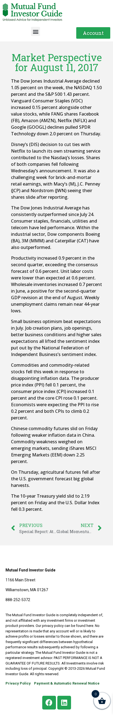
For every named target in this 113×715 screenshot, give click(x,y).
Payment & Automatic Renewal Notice (67, 683)
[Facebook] (49, 703)
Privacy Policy (18, 683)
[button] (35, 31)
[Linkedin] (64, 703)
